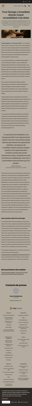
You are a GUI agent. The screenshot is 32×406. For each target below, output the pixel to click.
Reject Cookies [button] (14, 402)
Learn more (5, 398)
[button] (23, 402)
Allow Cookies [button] (6, 402)
